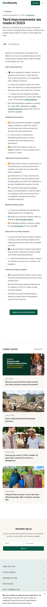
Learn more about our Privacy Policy (17, 603)
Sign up (23, 548)
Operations (30, 15)
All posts (8, 11)
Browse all (38, 349)
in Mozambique (30, 99)
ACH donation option (24, 219)
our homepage (17, 226)
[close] (44, 593)
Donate (35, 3)
